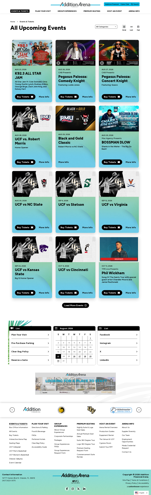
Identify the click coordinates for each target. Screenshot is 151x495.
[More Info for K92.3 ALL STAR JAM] (32, 53)
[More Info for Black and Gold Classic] (76, 118)
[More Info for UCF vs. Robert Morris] (32, 118)
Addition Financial (112, 4)
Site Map (126, 480)
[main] (75, 186)
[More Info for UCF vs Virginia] (119, 184)
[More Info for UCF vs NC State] (32, 184)
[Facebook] (67, 489)
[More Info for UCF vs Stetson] (76, 184)
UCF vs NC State (29, 204)
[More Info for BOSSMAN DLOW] (119, 118)
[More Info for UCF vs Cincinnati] (76, 249)
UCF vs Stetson (71, 204)
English (142, 493)
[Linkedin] (84, 489)
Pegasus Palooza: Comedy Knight (72, 79)
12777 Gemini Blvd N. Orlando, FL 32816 (18, 478)
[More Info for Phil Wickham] (119, 249)
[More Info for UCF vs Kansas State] (32, 249)
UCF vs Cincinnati (73, 270)
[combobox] (141, 493)
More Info (44, 96)
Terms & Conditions (139, 480)
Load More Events (73, 305)
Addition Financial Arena (75, 475)
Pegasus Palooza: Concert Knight (116, 79)
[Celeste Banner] (75, 384)
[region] (74, 345)
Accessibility (144, 483)
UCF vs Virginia (114, 204)
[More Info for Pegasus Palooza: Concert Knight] (119, 53)
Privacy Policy (131, 483)
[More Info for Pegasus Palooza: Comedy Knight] (76, 53)
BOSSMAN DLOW (116, 142)
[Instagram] (73, 489)
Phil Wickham (113, 273)
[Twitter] (78, 489)
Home (12, 22)
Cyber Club (125, 4)
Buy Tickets (23, 96)
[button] (88, 328)
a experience (138, 486)
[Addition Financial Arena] (75, 4)
